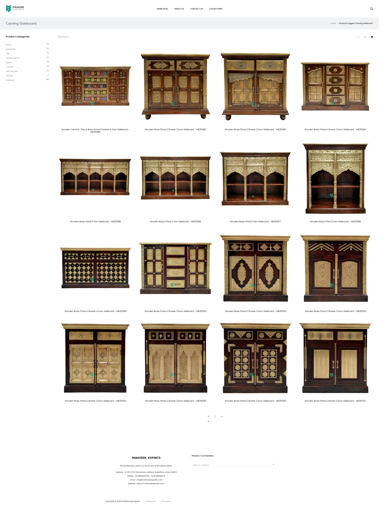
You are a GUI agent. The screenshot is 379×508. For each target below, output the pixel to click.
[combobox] (233, 464)
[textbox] (233, 465)
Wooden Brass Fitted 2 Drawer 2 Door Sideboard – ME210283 (255, 129)
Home (333, 23)
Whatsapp (166, 501)
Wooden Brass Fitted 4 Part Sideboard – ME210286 (175, 221)
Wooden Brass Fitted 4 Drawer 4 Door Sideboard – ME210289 (95, 311)
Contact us (196, 9)
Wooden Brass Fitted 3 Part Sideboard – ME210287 (255, 221)
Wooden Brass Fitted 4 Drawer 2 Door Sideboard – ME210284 (335, 129)
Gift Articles (12, 71)
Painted (10, 80)
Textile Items (12, 58)
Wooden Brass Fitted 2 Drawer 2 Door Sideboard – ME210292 (255, 311)
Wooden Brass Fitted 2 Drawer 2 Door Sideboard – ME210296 (255, 400)
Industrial (10, 49)
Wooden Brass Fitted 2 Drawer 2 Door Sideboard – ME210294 (95, 400)
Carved (9, 66)
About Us (179, 9)
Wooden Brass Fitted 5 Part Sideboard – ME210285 (95, 221)
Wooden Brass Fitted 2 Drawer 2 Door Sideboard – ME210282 (175, 129)
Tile (7, 53)
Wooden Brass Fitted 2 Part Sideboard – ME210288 (335, 221)
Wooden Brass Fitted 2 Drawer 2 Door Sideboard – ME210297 (335, 400)
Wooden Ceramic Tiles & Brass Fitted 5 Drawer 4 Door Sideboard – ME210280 (95, 130)
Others (9, 75)
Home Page (162, 9)
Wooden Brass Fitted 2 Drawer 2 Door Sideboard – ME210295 (175, 400)
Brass (8, 44)
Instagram (151, 501)
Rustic (9, 62)
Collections (215, 9)
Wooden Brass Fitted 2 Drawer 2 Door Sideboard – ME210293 (335, 311)
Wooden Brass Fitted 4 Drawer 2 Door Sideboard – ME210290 (175, 311)
